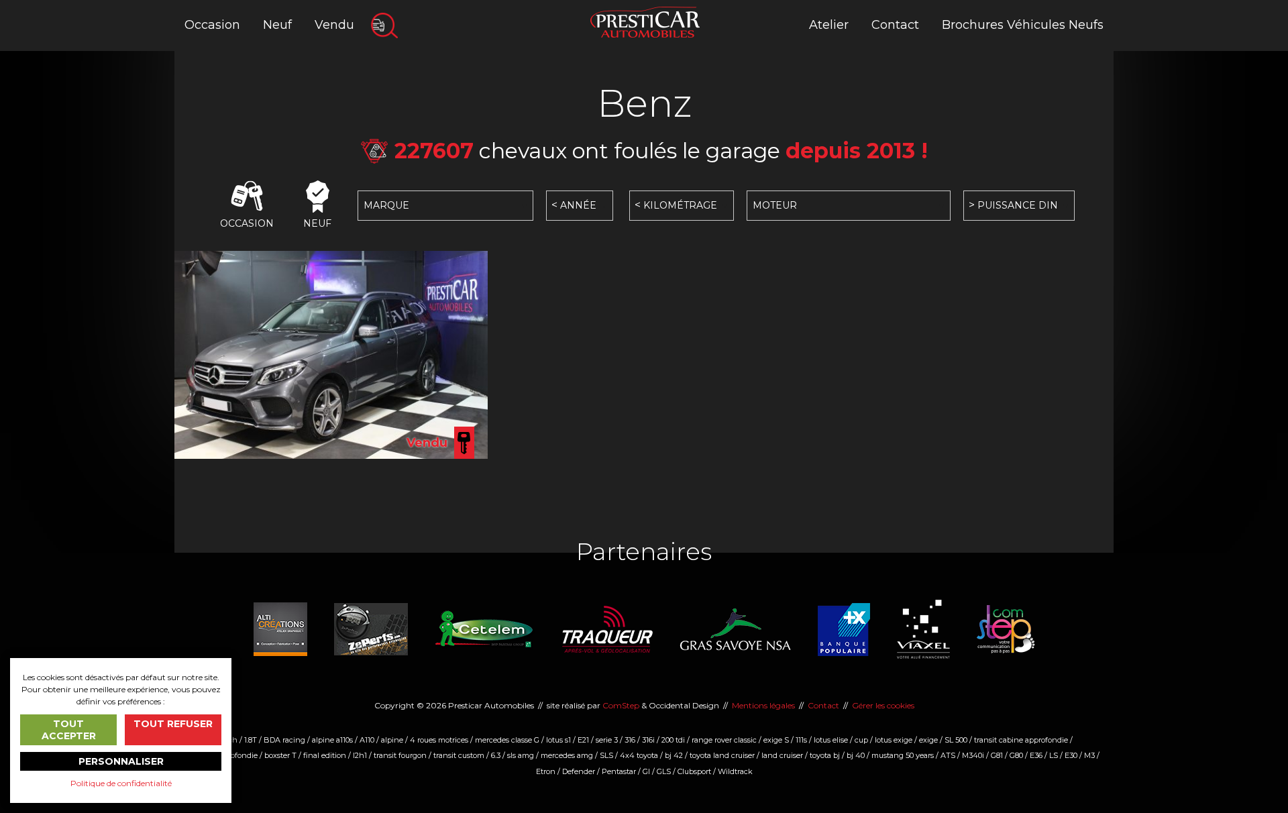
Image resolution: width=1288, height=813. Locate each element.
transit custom (458, 755)
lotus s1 (558, 740)
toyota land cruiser (722, 755)
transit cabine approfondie (1021, 740)
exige (928, 740)
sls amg (520, 755)
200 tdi (673, 740)
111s (801, 740)
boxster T (280, 755)
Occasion (212, 24)
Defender (578, 771)
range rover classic (724, 740)
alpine (392, 740)
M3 (1089, 755)
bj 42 (674, 755)
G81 (997, 755)
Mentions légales (763, 705)
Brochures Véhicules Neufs (1023, 24)
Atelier (829, 24)
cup (861, 740)
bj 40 (856, 755)
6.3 (495, 755)
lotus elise (831, 740)
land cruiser (782, 755)
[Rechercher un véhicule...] (384, 25)
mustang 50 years (902, 755)
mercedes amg (567, 755)
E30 (1071, 755)
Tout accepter (69, 730)
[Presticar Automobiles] (645, 21)
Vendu (334, 24)
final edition (324, 755)
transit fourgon (400, 755)
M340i (973, 755)
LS (1053, 755)
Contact (895, 24)
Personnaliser (121, 761)
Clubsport (694, 771)
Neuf (277, 24)
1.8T (250, 740)
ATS (948, 755)
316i (648, 740)
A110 (367, 740)
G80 (1016, 755)
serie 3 (607, 740)
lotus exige (893, 740)
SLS (606, 755)
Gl (646, 771)
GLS (664, 771)
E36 (1036, 755)
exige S (776, 740)
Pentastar (619, 771)
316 (630, 740)
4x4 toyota (639, 755)
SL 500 (956, 740)
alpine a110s (332, 740)
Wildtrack (735, 771)
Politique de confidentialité (121, 783)
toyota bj (825, 755)
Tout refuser (173, 724)
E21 (583, 740)
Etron (545, 771)
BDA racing (284, 740)
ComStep (620, 705)
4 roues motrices (439, 740)
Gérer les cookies (883, 705)
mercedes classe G (507, 740)
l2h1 (360, 755)
